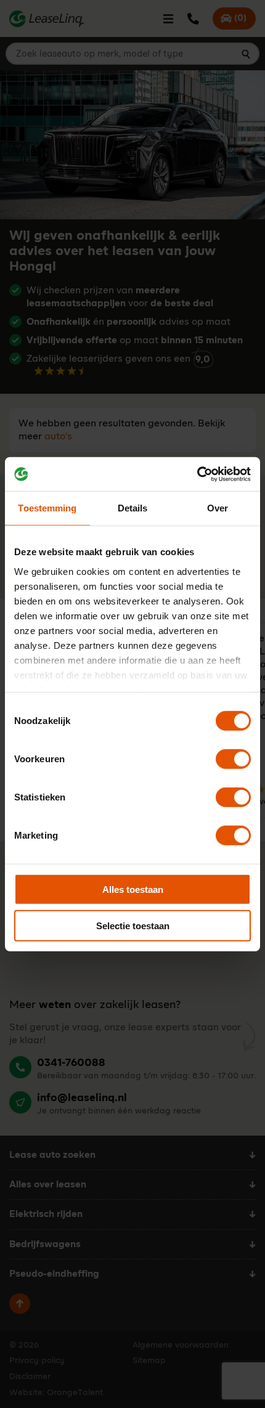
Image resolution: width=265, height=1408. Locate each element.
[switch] (233, 759)
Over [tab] (217, 508)
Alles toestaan (132, 889)
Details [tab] (133, 508)
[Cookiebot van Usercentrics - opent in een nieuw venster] (197, 474)
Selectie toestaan (132, 926)
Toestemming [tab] (47, 508)
